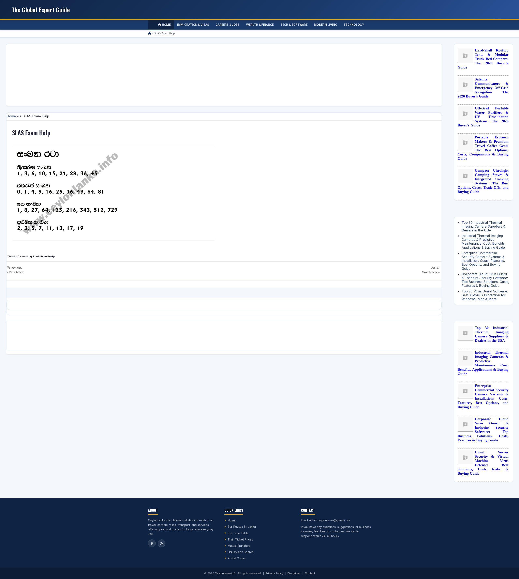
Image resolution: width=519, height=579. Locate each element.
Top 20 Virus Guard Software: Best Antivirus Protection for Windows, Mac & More (485, 295)
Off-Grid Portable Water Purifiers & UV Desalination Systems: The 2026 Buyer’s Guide (483, 116)
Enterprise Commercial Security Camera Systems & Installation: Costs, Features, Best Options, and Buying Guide (483, 261)
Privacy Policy (274, 573)
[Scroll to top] (509, 570)
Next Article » (431, 272)
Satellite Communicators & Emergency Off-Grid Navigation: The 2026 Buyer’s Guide (483, 87)
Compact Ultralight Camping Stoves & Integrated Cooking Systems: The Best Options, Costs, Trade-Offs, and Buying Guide (483, 181)
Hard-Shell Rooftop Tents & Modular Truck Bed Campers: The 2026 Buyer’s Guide (483, 58)
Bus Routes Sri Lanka (242, 526)
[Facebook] (152, 543)
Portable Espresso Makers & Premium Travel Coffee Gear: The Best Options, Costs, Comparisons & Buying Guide (483, 148)
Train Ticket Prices (240, 539)
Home (166, 24)
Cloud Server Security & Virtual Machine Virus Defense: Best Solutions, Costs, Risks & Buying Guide (483, 462)
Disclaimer (294, 573)
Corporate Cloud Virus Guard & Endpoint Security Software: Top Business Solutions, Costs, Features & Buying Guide (485, 280)
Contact (310, 573)
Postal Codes (237, 558)
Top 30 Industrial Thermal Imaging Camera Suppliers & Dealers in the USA (483, 226)
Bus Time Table (238, 533)
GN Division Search (240, 552)
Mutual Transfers (239, 545)
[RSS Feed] (161, 543)
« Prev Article (15, 272)
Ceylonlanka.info (225, 573)
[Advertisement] (131, 75)
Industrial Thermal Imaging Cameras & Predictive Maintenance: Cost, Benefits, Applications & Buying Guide (484, 241)
